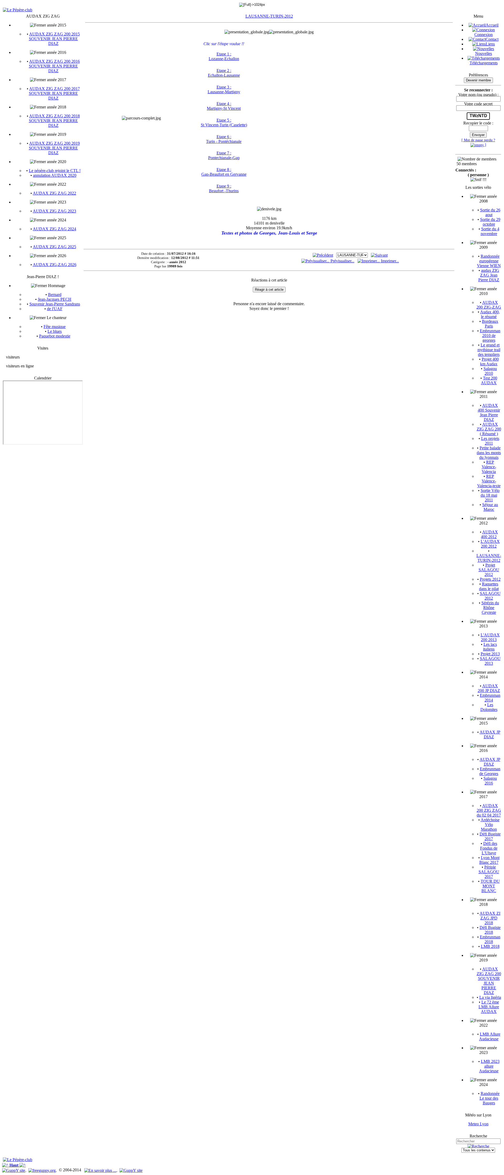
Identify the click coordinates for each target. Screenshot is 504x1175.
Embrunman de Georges (489, 771)
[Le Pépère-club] (17, 10)
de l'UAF (54, 308)
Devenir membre (478, 80)
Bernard (54, 294)
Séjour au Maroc (490, 507)
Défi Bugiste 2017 (490, 836)
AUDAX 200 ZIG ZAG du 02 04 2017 (489, 810)
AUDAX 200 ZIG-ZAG (488, 304)
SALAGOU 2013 (490, 661)
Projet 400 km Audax (489, 361)
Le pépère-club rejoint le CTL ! (55, 170)
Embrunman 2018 (490, 939)
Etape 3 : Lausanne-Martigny (224, 89)
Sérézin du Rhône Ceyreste (490, 608)
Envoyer (478, 135)
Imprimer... (389, 261)
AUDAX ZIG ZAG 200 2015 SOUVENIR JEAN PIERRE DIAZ (54, 39)
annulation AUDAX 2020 (54, 175)
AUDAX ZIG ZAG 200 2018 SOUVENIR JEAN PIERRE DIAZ (54, 121)
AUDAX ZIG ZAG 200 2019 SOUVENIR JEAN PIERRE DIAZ (54, 148)
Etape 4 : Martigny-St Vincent (224, 106)
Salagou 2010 (490, 371)
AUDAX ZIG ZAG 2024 (54, 229)
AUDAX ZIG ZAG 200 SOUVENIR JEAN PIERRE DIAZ (489, 981)
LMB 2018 (490, 946)
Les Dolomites (488, 707)
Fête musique (55, 326)
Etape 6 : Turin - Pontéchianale (224, 139)
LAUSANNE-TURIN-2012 (269, 16)
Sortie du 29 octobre (490, 221)
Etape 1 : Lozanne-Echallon (224, 56)
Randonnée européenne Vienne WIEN (489, 261)
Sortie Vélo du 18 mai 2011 (490, 495)
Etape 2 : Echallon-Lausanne (224, 72)
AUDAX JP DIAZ (490, 734)
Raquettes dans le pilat (489, 586)
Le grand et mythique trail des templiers (488, 350)
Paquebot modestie (54, 336)
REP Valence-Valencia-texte (489, 481)
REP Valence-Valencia (489, 467)
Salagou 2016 (490, 780)
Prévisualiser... (341, 261)
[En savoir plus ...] (100, 1170)
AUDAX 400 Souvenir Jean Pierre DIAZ (489, 412)
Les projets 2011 (490, 440)
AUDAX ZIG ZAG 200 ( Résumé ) (489, 429)
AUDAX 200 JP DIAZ (489, 688)
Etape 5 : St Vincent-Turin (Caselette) (224, 122)
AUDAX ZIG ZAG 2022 (54, 193)
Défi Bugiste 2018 (490, 929)
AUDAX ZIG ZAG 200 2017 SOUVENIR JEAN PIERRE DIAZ (54, 93)
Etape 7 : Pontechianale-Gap (224, 155)
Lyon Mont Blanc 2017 (489, 860)
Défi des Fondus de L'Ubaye (488, 848)
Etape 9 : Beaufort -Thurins (224, 188)
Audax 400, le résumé (490, 314)
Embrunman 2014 (490, 697)
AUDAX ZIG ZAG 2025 (54, 247)
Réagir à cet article (269, 290)
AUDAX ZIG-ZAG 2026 (54, 264)
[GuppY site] (14, 1170)
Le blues (55, 331)
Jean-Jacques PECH (54, 299)
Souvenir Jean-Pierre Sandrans (54, 304)
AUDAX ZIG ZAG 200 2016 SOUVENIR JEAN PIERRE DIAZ (54, 66)
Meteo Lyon (478, 1124)
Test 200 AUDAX (489, 380)
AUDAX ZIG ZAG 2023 (54, 211)
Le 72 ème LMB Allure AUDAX (489, 1007)
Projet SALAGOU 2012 (489, 570)
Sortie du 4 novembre (490, 231)
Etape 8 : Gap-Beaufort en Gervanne (223, 171)
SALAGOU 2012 (490, 595)
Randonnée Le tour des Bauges (490, 1098)
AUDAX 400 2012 (489, 534)
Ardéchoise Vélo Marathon (490, 824)
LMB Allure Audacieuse (489, 1036)
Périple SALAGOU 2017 (489, 872)
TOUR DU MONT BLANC (490, 886)
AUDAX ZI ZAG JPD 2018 (490, 918)
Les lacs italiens (490, 646)
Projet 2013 (490, 654)
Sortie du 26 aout (490, 212)
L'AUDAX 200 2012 (490, 543)
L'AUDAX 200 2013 (490, 637)
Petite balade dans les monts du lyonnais (489, 453)
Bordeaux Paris (490, 323)
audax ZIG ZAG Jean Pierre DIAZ (488, 275)
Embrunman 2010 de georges (490, 335)
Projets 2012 (490, 579)
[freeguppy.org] (42, 1170)
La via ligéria (490, 997)
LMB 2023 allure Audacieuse (489, 1066)
